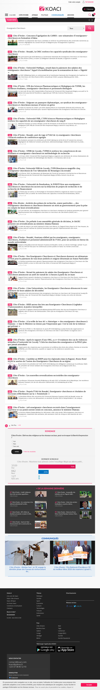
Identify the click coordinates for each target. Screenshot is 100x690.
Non (14, 444)
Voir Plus (14, 425)
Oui (14, 441)
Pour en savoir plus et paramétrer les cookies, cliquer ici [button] (54, 687)
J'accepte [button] (89, 685)
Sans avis (16, 446)
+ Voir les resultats (29, 451)
